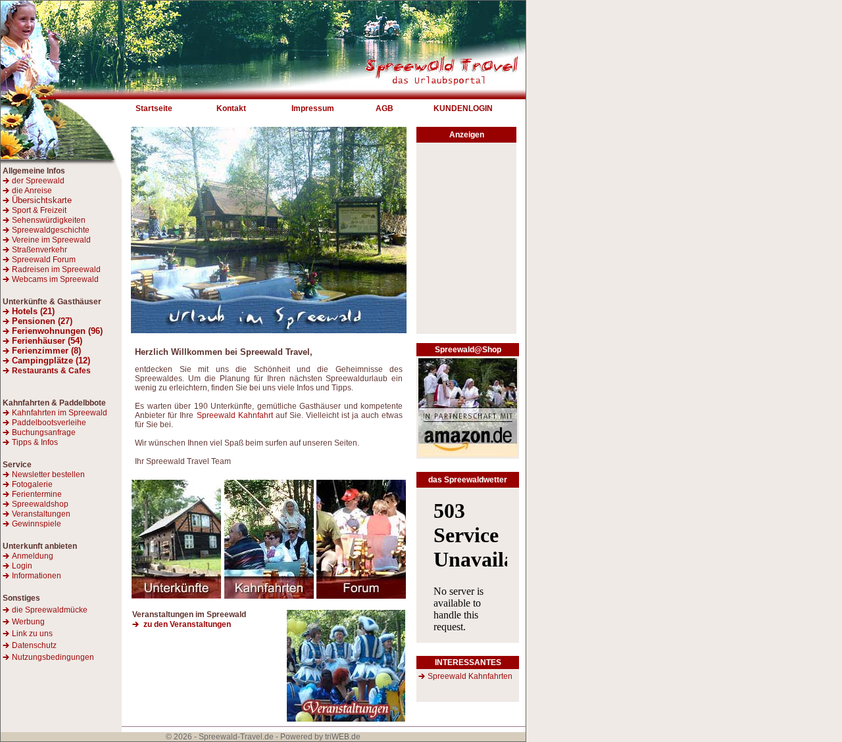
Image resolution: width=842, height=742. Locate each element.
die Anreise (32, 190)
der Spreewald (38, 180)
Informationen (36, 575)
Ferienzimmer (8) (46, 351)
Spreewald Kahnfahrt (235, 415)
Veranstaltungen (41, 514)
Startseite (154, 108)
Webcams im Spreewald (55, 279)
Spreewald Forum (44, 259)
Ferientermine (37, 494)
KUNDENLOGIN (463, 108)
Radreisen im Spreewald (56, 269)
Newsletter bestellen (48, 474)
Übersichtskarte (42, 200)
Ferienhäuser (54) (47, 341)
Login (22, 565)
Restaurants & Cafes (51, 370)
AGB (384, 108)
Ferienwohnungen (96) (57, 331)
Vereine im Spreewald (51, 239)
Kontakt (231, 108)
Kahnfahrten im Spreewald (59, 412)
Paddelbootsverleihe (49, 422)
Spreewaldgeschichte (50, 230)
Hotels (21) (33, 311)
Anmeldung (32, 556)
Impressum (312, 108)
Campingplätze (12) (51, 360)
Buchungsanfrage (44, 432)
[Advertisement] (466, 242)
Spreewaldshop (40, 504)
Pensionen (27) (42, 321)
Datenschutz (34, 645)
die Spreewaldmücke (49, 609)
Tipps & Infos (35, 442)
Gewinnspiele (36, 523)
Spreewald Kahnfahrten (470, 676)
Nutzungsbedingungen (53, 657)
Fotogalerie (32, 484)
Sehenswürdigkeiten (49, 220)
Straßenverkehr (39, 249)
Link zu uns (32, 633)
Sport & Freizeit (39, 210)
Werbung (28, 621)
